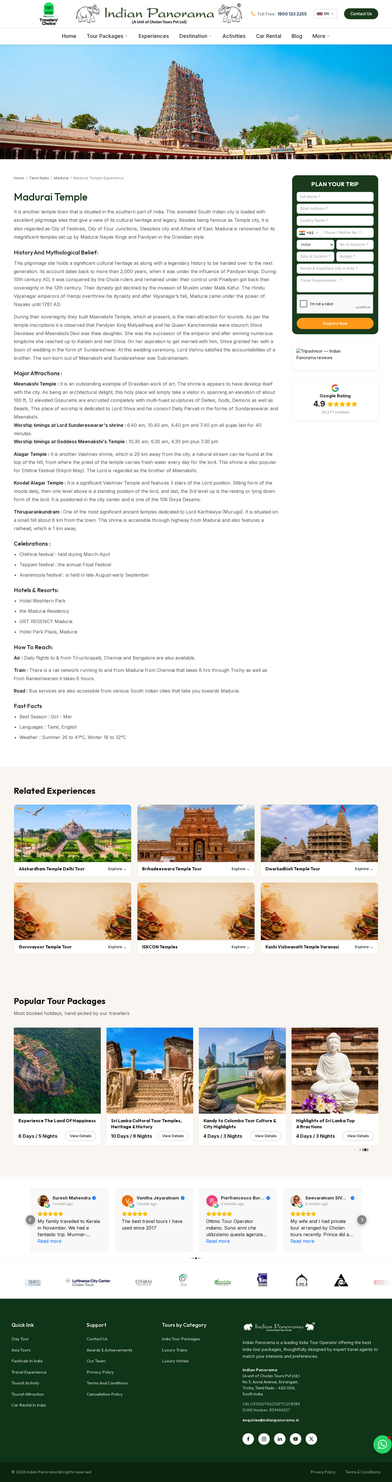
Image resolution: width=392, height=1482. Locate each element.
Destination (193, 36)
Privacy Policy (100, 1372)
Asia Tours (21, 1350)
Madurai (61, 178)
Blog (297, 36)
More (319, 36)
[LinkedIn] (280, 1439)
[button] (30, 1219)
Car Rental (268, 36)
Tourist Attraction (27, 1394)
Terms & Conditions (363, 1472)
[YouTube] (295, 1439)
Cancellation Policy (105, 1394)
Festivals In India (26, 1361)
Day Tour (20, 1338)
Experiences (154, 36)
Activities (234, 36)
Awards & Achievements (109, 1350)
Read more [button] (133, 1241)
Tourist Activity (25, 1383)
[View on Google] (43, 1201)
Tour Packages (105, 36)
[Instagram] (264, 1439)
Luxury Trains (174, 1350)
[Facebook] (248, 1439)
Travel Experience (28, 1372)
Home (69, 36)
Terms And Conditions (107, 1383)
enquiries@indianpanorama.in (270, 1420)
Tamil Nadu (39, 178)
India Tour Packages (181, 1338)
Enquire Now (335, 323)
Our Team (96, 1361)
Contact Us (361, 13)
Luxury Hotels (175, 1361)
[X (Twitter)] (311, 1439)
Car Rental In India (28, 1405)
